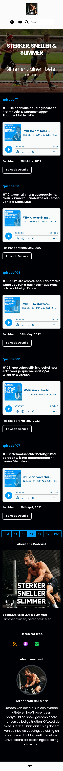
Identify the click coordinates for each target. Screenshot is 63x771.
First (6, 534)
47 (48, 534)
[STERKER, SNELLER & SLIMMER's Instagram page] (12, 22)
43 (15, 534)
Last (56, 534)
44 (23, 534)
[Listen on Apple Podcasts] (25, 644)
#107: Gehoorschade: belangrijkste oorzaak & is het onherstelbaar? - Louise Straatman (30, 457)
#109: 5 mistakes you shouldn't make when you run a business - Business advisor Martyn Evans (31, 284)
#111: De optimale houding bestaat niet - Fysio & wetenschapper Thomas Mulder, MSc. (29, 111)
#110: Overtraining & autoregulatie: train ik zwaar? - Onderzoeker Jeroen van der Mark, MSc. (31, 198)
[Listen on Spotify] (36, 644)
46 (39, 534)
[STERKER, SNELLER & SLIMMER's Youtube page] (18, 22)
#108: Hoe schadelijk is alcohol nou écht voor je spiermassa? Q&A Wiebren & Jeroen (30, 371)
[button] (48, 644)
